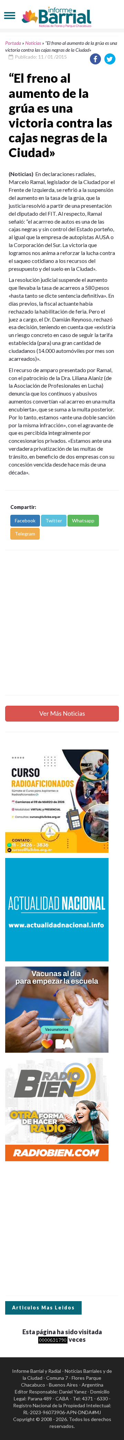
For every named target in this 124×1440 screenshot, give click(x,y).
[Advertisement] (62, 623)
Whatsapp (83, 520)
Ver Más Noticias (62, 713)
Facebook (25, 520)
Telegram (25, 534)
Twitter (53, 520)
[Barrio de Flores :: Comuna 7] (62, 15)
